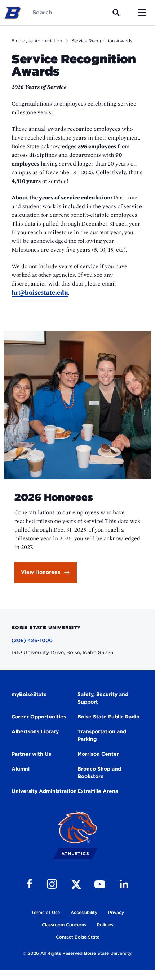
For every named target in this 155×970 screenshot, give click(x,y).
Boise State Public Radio (109, 717)
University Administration (44, 791)
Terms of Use (45, 912)
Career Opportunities (39, 717)
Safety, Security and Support (103, 698)
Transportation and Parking (102, 735)
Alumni (21, 769)
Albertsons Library (35, 731)
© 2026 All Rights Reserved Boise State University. (77, 953)
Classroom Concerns (64, 924)
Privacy (116, 912)
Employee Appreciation (37, 40)
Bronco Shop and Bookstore (99, 772)
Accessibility (84, 912)
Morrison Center (98, 754)
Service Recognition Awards (101, 40)
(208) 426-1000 (32, 640)
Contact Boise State (77, 937)
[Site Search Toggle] (116, 12)
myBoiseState (29, 694)
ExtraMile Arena (98, 791)
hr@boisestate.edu (40, 292)
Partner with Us (31, 754)
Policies (105, 924)
